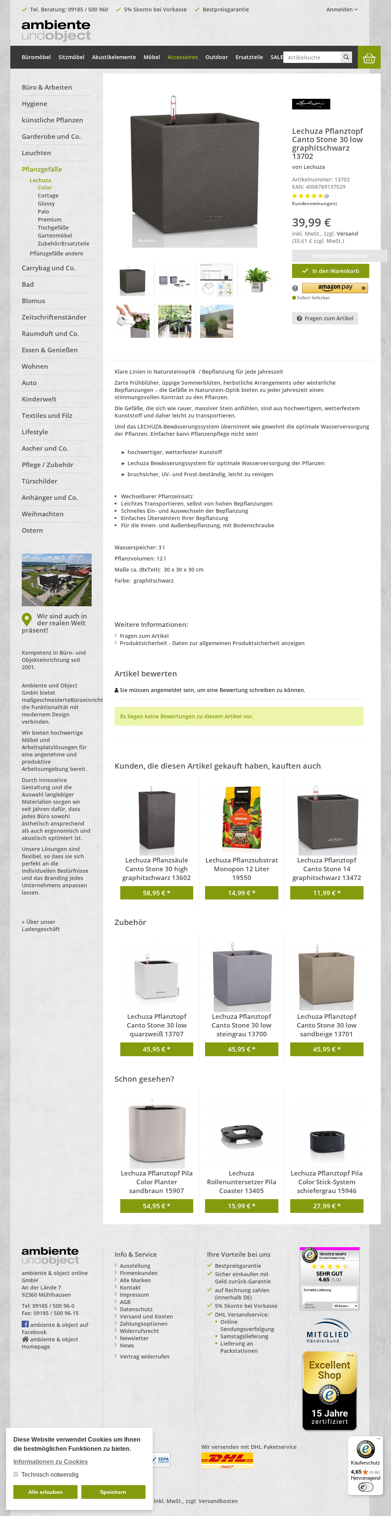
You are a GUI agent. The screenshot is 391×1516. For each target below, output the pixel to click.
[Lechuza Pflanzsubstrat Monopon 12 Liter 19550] (241, 819)
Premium (49, 219)
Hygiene (34, 103)
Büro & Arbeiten (47, 87)
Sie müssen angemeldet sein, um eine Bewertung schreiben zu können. (212, 690)
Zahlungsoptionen (144, 1323)
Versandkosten (218, 1501)
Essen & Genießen (50, 349)
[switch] (365, 1487)
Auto (29, 382)
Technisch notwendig (50, 1474)
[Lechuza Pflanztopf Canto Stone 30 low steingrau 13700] (241, 975)
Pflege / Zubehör (47, 464)
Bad (28, 284)
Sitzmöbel (71, 57)
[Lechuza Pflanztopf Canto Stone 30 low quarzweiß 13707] (157, 975)
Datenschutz (136, 1309)
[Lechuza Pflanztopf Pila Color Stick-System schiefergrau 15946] (327, 1132)
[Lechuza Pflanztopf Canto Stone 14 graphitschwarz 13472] (327, 819)
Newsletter (134, 1338)
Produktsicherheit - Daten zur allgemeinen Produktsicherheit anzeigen (212, 643)
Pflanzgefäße (42, 169)
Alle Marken (135, 1280)
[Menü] (378, 1440)
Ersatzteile (249, 57)
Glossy (46, 203)
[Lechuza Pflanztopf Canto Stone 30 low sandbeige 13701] (327, 975)
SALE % (280, 57)
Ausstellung (135, 1265)
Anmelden (340, 9)
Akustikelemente (114, 57)
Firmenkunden (139, 1273)
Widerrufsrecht (139, 1331)
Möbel (152, 57)
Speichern (113, 1492)
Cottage (48, 195)
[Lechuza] (311, 103)
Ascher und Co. (45, 448)
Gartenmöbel (55, 235)
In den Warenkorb (335, 271)
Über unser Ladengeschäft (41, 925)
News (127, 1345)
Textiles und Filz (47, 415)
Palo (43, 211)
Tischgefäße (53, 227)
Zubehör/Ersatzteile (63, 243)
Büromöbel (36, 57)
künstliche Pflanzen (52, 120)
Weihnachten (43, 513)
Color (45, 187)
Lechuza (40, 180)
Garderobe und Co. (51, 136)
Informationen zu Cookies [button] (50, 1461)
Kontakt (130, 1287)
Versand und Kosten (146, 1316)
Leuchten (36, 152)
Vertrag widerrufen (145, 1356)
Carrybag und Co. (49, 267)
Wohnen (35, 366)
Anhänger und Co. (50, 497)
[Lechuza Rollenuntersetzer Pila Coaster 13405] (241, 1132)
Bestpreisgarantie (226, 9)
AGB (125, 1302)
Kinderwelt (39, 399)
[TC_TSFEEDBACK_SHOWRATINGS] (330, 1278)
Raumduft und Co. (50, 333)
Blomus (33, 300)
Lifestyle (35, 431)
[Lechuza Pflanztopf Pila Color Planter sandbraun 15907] (157, 1132)
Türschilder (39, 481)
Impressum (134, 1294)
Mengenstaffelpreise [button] (340, 255)
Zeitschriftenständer (54, 317)
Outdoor (216, 57)
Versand (347, 233)
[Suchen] (346, 57)
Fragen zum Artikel (329, 318)
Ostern (32, 530)
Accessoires (183, 57)
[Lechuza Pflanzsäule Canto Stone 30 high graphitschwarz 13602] (157, 819)
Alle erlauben (45, 1492)
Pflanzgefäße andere (56, 253)
